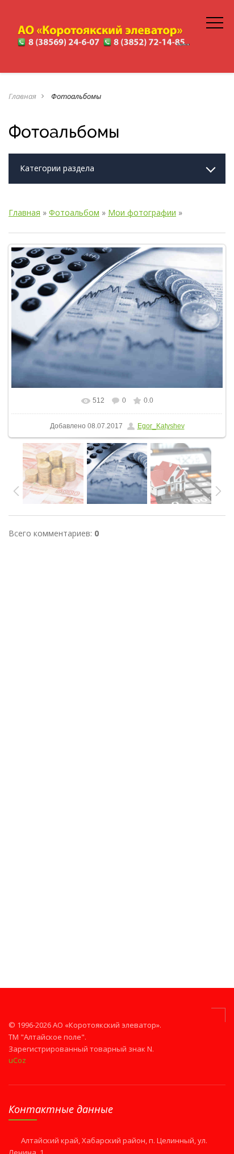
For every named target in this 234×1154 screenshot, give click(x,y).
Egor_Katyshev (161, 426)
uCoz (17, 1060)
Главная (22, 96)
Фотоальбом (74, 212)
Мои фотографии (142, 212)
